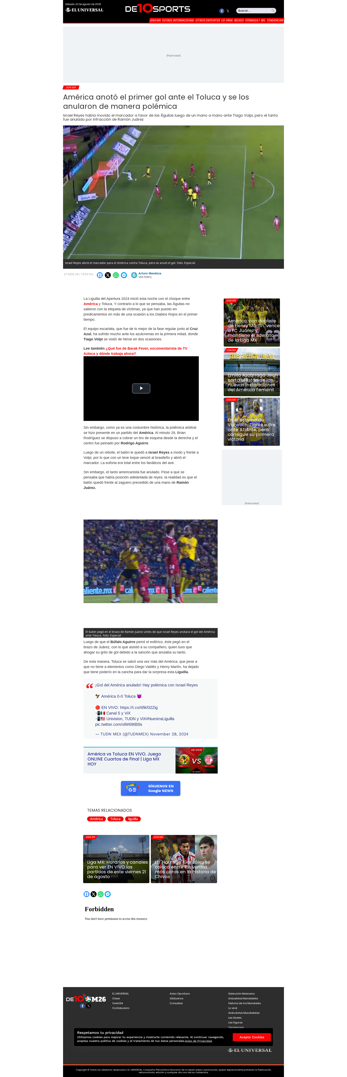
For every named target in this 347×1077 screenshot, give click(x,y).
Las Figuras (235, 1022)
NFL (263, 20)
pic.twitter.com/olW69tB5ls (118, 724)
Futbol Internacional (178, 20)
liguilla (133, 819)
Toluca (115, 819)
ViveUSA (117, 1003)
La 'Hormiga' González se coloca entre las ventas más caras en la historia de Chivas (185, 869)
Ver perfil (145, 277)
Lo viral (227, 20)
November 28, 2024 (169, 734)
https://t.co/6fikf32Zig (139, 707)
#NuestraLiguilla (160, 719)
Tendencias (275, 20)
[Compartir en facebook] (100, 275)
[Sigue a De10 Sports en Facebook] (221, 10)
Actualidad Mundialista (243, 998)
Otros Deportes (207, 20)
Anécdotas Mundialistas (244, 1013)
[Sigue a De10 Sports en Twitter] (227, 10)
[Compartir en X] (108, 275)
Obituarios (176, 998)
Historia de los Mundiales (244, 1003)
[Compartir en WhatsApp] (116, 275)
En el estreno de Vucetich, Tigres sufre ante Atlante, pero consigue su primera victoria (252, 430)
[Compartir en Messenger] (124, 275)
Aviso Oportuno (180, 994)
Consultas (176, 1003)
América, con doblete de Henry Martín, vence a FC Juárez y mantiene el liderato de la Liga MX (254, 331)
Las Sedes (235, 1018)
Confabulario (121, 1008)
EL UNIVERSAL (120, 994)
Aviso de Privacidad (198, 1040)
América (96, 819)
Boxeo (239, 20)
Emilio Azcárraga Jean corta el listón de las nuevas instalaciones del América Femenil (253, 382)
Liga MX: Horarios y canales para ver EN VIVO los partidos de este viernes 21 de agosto (117, 869)
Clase (116, 998)
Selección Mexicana (241, 994)
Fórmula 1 (252, 20)
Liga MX (155, 20)
